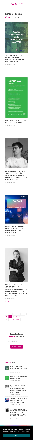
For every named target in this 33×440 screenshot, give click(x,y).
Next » (17, 319)
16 (23, 316)
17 (7, 319)
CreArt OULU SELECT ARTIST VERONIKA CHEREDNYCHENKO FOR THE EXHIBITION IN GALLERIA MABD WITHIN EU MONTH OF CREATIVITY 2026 (18, 413)
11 (7, 316)
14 (16, 316)
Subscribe (17, 347)
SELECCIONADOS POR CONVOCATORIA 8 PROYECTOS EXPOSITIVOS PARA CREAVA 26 (18, 368)
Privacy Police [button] (25, 431)
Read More (8, 68)
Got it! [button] (16, 435)
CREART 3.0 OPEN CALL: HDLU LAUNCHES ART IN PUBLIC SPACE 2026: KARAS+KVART (18, 400)
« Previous (8, 314)
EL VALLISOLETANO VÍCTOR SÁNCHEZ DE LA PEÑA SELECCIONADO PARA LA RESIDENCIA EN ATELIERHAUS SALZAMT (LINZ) (16, 175)
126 (13, 319)
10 (24, 314)
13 (13, 316)
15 (20, 316)
